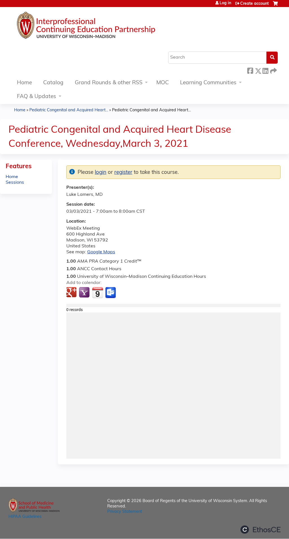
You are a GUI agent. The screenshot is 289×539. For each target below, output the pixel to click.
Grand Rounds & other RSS (109, 83)
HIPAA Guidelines (24, 517)
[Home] (103, 26)
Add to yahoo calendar (85, 292)
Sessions (15, 182)
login (100, 172)
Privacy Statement (124, 512)
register (123, 172)
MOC (162, 83)
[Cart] (275, 5)
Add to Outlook (111, 292)
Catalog (53, 83)
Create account (254, 4)
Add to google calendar (72, 292)
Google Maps (101, 252)
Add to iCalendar (97, 292)
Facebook (250, 70)
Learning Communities (208, 83)
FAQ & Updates (36, 96)
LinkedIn (265, 70)
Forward (273, 70)
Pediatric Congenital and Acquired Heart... (68, 110)
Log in (225, 3)
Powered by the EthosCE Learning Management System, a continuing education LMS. (260, 529)
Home (24, 83)
